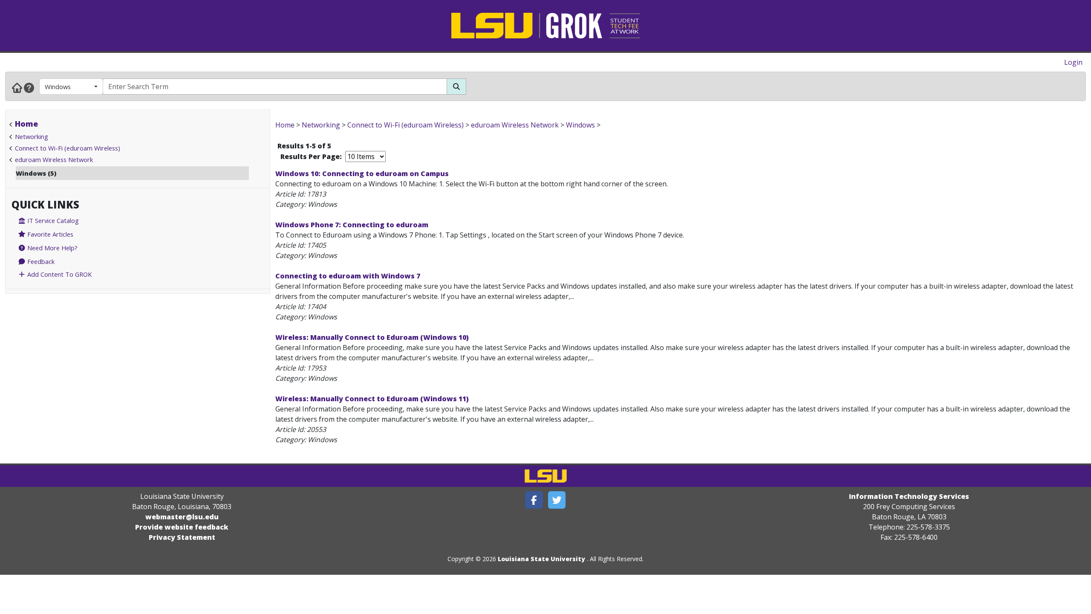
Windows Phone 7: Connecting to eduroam (351, 224)
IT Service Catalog (52, 220)
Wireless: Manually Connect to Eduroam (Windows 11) (372, 398)
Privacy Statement (182, 537)
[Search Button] (456, 86)
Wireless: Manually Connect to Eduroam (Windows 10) (372, 337)
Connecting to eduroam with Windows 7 (347, 276)
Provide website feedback (181, 527)
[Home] (17, 87)
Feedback (40, 261)
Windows (58, 86)
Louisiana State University (541, 559)
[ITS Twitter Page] (557, 500)
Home (26, 124)
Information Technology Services (909, 496)
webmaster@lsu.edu (182, 516)
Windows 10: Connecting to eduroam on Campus (362, 173)
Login (1073, 62)
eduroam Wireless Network (54, 159)
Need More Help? (52, 247)
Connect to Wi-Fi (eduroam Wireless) (67, 148)
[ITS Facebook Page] (534, 500)
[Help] (29, 87)
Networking (31, 136)
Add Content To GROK (59, 274)
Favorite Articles (49, 234)
